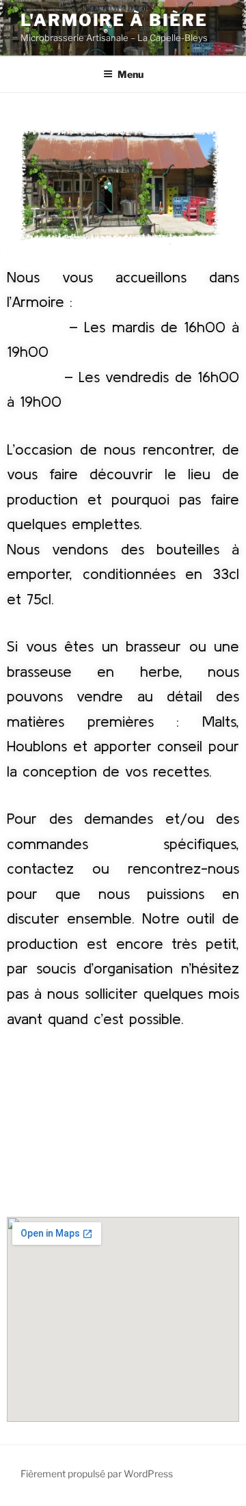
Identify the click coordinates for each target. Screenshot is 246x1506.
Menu (131, 74)
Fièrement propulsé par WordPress (96, 1473)
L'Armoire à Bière (114, 20)
